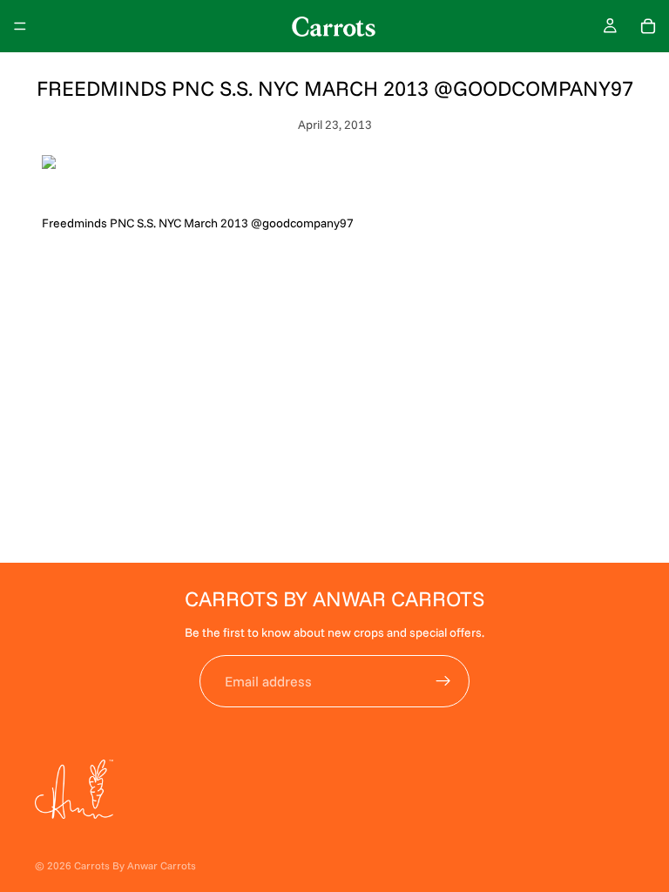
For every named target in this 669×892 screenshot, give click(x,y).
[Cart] (648, 26)
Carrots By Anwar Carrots (135, 865)
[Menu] (20, 26)
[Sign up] (443, 681)
